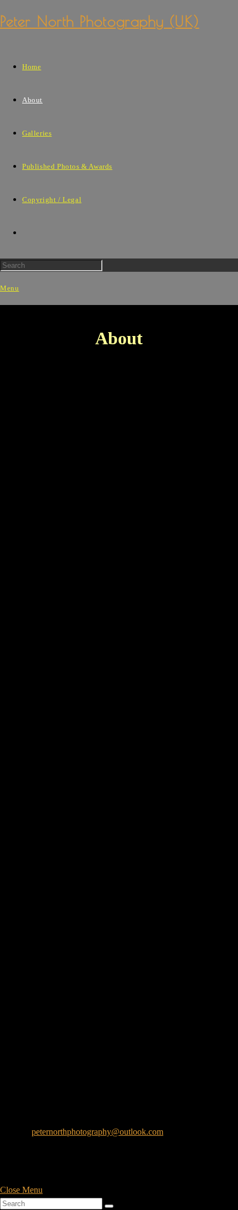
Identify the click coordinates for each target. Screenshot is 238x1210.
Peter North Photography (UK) (99, 21)
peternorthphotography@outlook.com (97, 1131)
